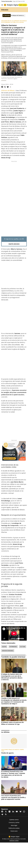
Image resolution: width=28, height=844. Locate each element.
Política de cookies (14, 828)
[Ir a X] (6, 811)
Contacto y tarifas (14, 822)
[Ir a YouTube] (17, 811)
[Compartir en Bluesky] (8, 87)
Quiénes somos (14, 819)
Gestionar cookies (14, 840)
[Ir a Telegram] (2, 814)
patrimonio (13, 646)
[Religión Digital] (11, 5)
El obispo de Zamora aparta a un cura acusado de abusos (18, 15)
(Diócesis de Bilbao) (7, 90)
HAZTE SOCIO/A (14, 244)
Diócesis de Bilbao (7, 650)
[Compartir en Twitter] (5, 87)
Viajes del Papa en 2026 (19, 1)
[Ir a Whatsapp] (24, 811)
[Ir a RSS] (6, 814)
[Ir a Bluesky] (21, 811)
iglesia (4, 646)
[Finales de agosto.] (14, 741)
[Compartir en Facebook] (2, 87)
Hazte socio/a (22, 5)
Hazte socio (14, 831)
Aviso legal (14, 825)
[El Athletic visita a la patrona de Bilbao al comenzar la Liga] (14, 714)
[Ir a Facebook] (2, 811)
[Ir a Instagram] (10, 811)
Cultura (22, 646)
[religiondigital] (14, 836)
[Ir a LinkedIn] (13, 811)
